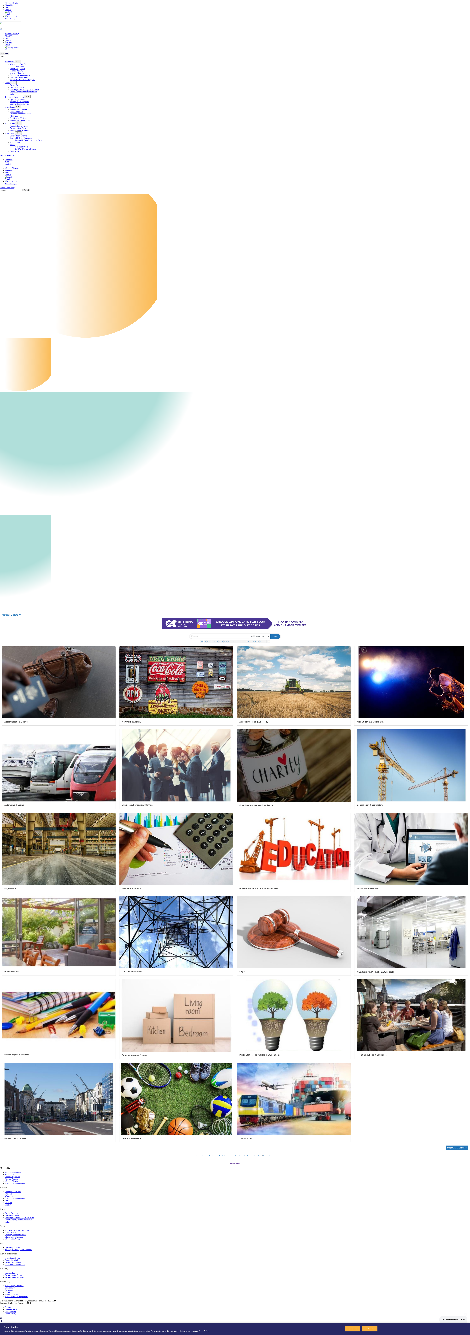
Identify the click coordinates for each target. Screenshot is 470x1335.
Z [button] (265, 641)
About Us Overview (13, 1192)
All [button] (268, 641)
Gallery (13, 94)
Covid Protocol (11, 1309)
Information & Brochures (254, 1156)
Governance (14, 151)
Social (12, 145)
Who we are (9, 1196)
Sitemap (8, 1307)
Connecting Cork (16, 112)
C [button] (210, 641)
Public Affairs (10, 123)
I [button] (224, 641)
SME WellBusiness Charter (25, 149)
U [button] (253, 641)
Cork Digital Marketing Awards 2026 (24, 89)
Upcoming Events (17, 87)
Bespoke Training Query (19, 104)
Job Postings (234, 1156)
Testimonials (19, 66)
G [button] (219, 641)
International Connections (20, 120)
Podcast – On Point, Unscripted (17, 1230)
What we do (9, 1194)
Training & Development (14, 97)
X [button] (260, 641)
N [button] (235, 641)
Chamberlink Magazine (14, 1237)
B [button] (207, 641)
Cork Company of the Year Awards (23, 92)
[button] (457, 1148)
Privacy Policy (10, 1312)
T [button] (250, 641)
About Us (8, 5)
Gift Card (8, 1203)
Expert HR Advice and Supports (22, 80)
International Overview (19, 109)
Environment (15, 142)
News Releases (213, 1156)
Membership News (12, 1239)
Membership (10, 62)
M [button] (233, 641)
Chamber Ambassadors (19, 77)
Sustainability (10, 133)
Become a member (7, 155)
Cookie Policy (10, 1314)
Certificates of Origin (18, 118)
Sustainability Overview (19, 136)
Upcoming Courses (17, 99)
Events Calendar (224, 1156)
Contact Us (242, 1156)
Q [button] (243, 641)
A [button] (205, 641)
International (10, 107)
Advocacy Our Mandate (19, 130)
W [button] (258, 641)
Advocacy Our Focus (18, 128)
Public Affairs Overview (19, 126)
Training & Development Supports (18, 1250)
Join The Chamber (268, 1156)
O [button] (238, 641)
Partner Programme (17, 69)
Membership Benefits (18, 64)
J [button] (226, 641)
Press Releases (10, 1232)
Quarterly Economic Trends (15, 1235)
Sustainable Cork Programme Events (29, 140)
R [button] (246, 641)
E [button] (214, 641)
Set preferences (352, 1329)
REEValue (14, 116)
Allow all (370, 1329)
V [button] (255, 641)
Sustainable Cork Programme (21, 138)
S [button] (248, 641)
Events (7, 83)
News (7, 7)
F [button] (217, 641)
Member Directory (12, 3)
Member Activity (16, 71)
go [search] (276, 636)
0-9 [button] (202, 641)
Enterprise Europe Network (20, 114)
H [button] (222, 641)
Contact (8, 10)
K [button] (228, 641)
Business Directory (201, 1156)
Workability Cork (21, 147)
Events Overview (16, 85)
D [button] (212, 641)
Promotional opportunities (20, 75)
